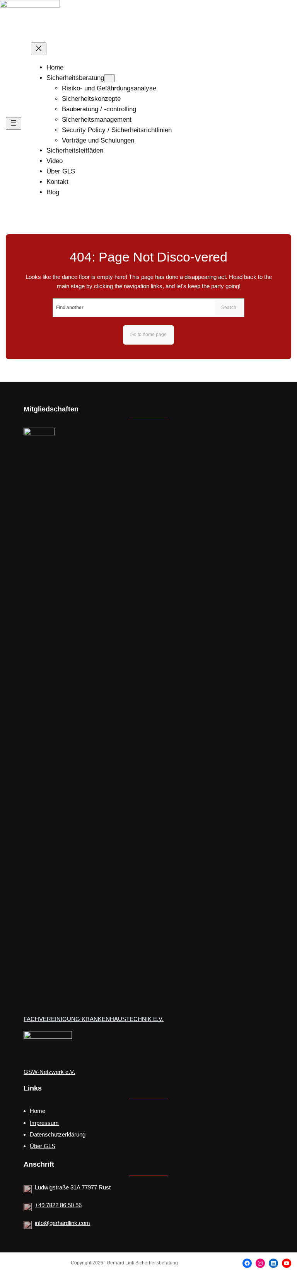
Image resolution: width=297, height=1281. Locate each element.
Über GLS (42, 1146)
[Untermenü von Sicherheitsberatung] (109, 78)
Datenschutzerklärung (57, 1134)
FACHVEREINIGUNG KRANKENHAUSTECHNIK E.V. (94, 1019)
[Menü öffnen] (13, 123)
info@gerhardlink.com (62, 1223)
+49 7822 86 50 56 (58, 1205)
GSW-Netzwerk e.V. (49, 1072)
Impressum (44, 1123)
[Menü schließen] (38, 48)
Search (228, 307)
